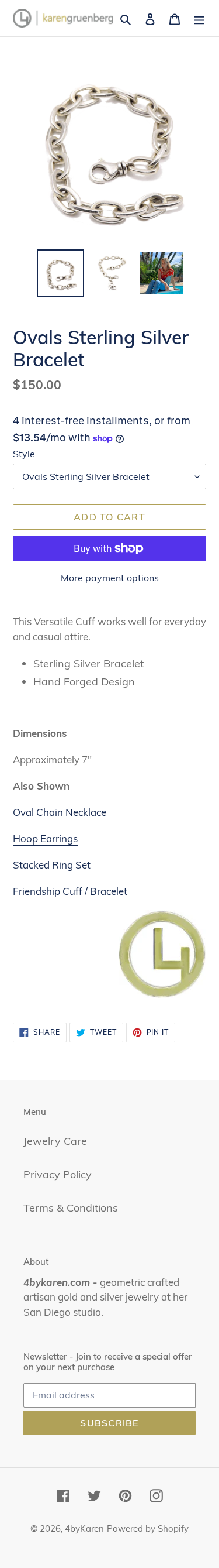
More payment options (110, 578)
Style (24, 453)
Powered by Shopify (148, 1528)
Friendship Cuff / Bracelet (70, 891)
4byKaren (84, 1528)
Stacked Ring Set (52, 865)
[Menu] (199, 18)
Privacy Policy (57, 1174)
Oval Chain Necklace (59, 812)
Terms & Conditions (70, 1207)
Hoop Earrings (45, 838)
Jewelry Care (55, 1141)
